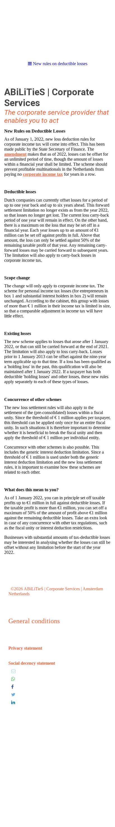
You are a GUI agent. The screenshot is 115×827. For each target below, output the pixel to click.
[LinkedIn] (13, 702)
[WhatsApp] (13, 679)
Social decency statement (31, 663)
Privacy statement (25, 648)
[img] (57, 28)
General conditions (34, 621)
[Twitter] (13, 694)
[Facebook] (12, 686)
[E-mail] (13, 671)
